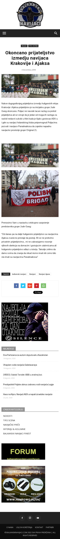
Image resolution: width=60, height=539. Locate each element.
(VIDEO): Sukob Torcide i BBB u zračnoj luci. (22, 375)
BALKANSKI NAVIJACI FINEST (17, 433)
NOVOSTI (7, 416)
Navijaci (32, 274)
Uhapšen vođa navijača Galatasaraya (20, 365)
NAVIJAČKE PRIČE (11, 424)
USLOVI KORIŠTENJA (24, 527)
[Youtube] (38, 518)
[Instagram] (30, 518)
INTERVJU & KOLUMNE (14, 429)
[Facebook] (22, 518)
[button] (56, 33)
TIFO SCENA (33, 46)
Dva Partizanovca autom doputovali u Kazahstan (25, 355)
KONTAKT (39, 527)
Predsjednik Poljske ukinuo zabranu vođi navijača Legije (28, 384)
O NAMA (9, 527)
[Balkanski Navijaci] (30, 14)
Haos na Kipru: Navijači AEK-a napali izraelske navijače (27, 394)
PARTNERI (50, 527)
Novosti (24, 46)
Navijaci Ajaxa (44, 274)
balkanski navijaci (19, 274)
